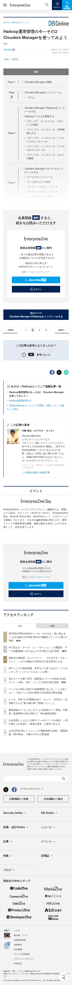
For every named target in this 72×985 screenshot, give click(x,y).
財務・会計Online (14, 827)
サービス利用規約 (22, 953)
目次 (36, 71)
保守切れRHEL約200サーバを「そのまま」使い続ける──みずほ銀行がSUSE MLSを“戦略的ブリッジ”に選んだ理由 (38, 637)
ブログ (7, 870)
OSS (6, 59)
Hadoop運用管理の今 (20, 400)
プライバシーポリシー (24, 958)
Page (11, 82)
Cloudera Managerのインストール (43, 92)
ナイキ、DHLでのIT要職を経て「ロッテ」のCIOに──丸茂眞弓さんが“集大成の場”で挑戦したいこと (38, 701)
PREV (11, 329)
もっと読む (13, 409)
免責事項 (18, 944)
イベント (46, 841)
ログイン (38, 289)
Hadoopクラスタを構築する (39, 116)
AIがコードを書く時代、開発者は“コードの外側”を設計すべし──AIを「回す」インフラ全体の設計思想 (37, 680)
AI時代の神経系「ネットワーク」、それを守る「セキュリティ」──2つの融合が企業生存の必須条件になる (38, 659)
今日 (20, 625)
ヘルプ (17, 930)
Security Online (13, 813)
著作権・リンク (21, 935)
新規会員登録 (37, 279)
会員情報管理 (20, 939)
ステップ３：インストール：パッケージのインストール (45, 139)
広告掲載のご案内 (53, 798)
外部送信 (18, 963)
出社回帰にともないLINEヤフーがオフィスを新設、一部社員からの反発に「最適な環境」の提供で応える (38, 721)
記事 (6, 841)
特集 (6, 855)
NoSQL (15, 59)
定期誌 (45, 855)
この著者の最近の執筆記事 (36, 472)
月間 (52, 625)
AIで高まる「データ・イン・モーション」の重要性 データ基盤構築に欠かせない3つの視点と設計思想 (38, 649)
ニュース (46, 827)
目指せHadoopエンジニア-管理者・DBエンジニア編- (37, 405)
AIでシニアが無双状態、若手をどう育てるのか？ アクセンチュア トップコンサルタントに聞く (38, 669)
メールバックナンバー (38, 271)
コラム (30, 97)
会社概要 (18, 949)
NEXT (61, 329)
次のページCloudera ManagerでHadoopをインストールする (36, 314)
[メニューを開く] (5, 5)
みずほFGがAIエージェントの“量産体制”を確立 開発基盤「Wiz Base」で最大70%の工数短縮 (38, 732)
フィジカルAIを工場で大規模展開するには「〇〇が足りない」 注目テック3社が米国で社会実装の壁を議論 (38, 690)
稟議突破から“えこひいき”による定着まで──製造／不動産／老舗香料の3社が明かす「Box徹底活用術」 (38, 711)
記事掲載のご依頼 (19, 798)
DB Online (47, 813)
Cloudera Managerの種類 (38, 82)
